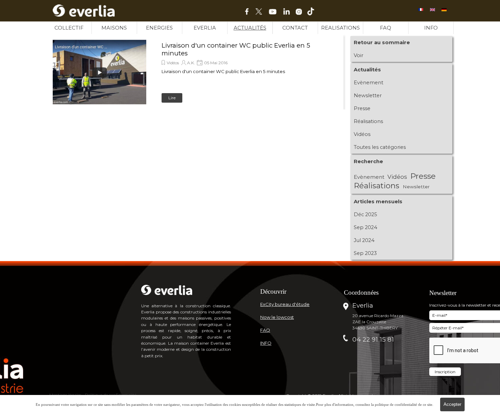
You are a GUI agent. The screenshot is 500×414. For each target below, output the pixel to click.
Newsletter (368, 95)
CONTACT (295, 28)
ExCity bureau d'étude (285, 304)
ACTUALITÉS (250, 28)
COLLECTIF (68, 28)
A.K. (191, 62)
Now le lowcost (277, 317)
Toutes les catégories (380, 147)
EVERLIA (205, 28)
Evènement (368, 83)
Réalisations (368, 121)
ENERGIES (159, 28)
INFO (431, 28)
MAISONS (114, 28)
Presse (362, 108)
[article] (196, 72)
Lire (172, 97)
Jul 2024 (364, 240)
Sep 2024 (365, 227)
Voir (358, 55)
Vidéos (173, 62)
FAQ (385, 28)
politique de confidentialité (396, 405)
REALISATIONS (340, 28)
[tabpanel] (298, 291)
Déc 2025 (365, 214)
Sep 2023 (365, 253)
